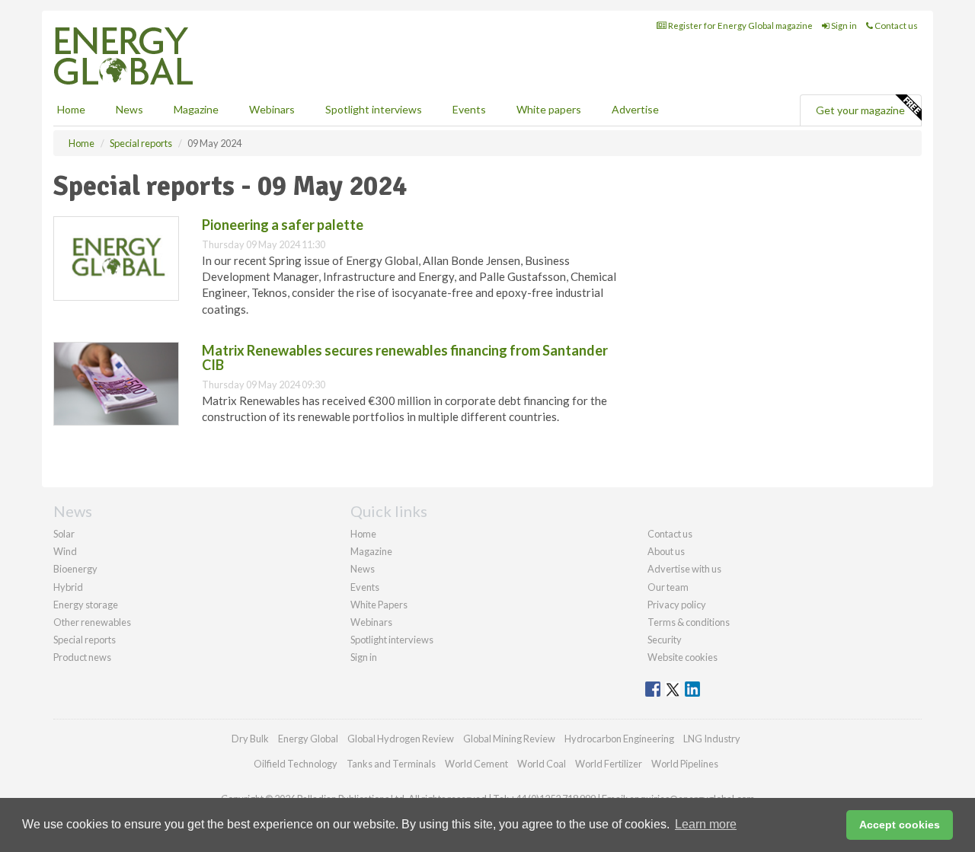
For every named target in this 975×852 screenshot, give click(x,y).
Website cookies (682, 657)
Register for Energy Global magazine (740, 25)
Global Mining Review (509, 738)
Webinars (272, 109)
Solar (64, 534)
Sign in (843, 25)
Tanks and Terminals (391, 764)
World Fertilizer (608, 764)
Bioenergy (75, 569)
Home (71, 109)
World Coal (541, 764)
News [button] (129, 109)
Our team (668, 587)
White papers (548, 109)
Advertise (635, 109)
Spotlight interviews (373, 109)
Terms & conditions (688, 622)
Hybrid (68, 587)
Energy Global (308, 738)
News (362, 569)
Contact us (895, 25)
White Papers (379, 604)
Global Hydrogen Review (400, 738)
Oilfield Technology (295, 764)
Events (469, 109)
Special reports (84, 639)
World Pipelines (684, 764)
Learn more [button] (706, 824)
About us (666, 551)
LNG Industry (711, 738)
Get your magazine (860, 110)
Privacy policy (676, 604)
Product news (82, 657)
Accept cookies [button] (899, 824)
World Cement (476, 764)
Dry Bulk (250, 738)
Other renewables (92, 622)
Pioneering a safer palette (282, 224)
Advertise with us (684, 569)
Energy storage (85, 604)
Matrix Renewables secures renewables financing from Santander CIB (405, 358)
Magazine (196, 109)
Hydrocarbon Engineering (619, 738)
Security (664, 639)
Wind (65, 551)
